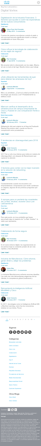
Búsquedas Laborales (15, 342)
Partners (11, 367)
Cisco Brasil (12, 397)
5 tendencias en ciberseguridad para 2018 (19, 140)
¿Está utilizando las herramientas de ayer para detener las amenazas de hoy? (18, 78)
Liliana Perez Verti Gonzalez (15, 29)
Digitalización (12, 356)
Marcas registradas (28, 414)
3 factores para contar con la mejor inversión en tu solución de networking (20, 169)
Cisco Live (12, 349)
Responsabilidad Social (15, 381)
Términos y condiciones (30, 413)
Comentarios (10, 413)
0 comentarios (20, 31)
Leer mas (4, 43)
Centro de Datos (13, 345)
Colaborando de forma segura (14, 231)
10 (31, 319)
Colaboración (13, 353)
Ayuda (15, 413)
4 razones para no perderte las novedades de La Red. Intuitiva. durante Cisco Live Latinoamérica (19, 202)
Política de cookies (18, 414)
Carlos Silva (10, 268)
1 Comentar (22, 122)
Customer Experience (15, 388)
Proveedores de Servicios (16, 374)
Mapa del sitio (21, 413)
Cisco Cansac (13, 400)
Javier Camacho (12, 148)
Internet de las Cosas (15, 363)
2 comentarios (22, 270)
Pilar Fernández (11, 59)
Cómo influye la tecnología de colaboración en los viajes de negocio (19, 50)
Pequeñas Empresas (15, 370)
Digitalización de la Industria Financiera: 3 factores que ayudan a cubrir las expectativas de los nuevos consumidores (20, 20)
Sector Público (13, 385)
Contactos (3, 413)
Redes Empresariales (15, 377)
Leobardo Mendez (12, 86)
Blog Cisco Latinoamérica (8, 7)
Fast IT (11, 360)
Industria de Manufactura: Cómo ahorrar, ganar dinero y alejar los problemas (18, 260)
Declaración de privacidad (7, 414)
